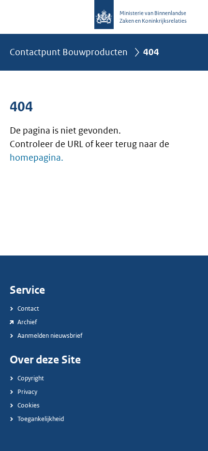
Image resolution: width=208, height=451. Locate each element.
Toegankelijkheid (40, 419)
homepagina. (36, 158)
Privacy (27, 392)
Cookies (28, 405)
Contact (28, 308)
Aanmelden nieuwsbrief (49, 335)
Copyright (30, 378)
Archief (27, 322)
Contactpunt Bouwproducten (69, 52)
